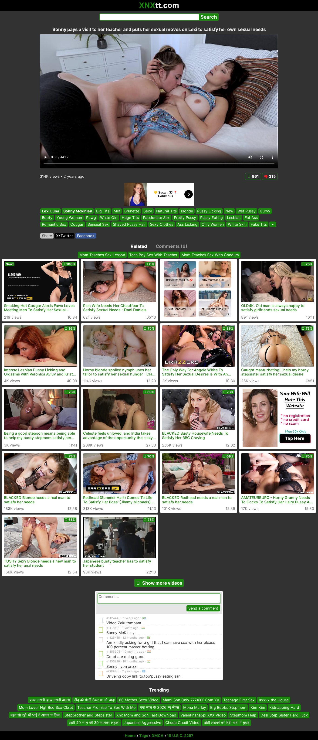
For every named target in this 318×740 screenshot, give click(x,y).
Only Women (213, 224)
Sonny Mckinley (77, 211)
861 (255, 176)
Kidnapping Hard (284, 707)
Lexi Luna (50, 211)
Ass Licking (187, 224)
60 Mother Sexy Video (139, 700)
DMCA (157, 735)
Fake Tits (259, 224)
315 (272, 176)
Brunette (131, 211)
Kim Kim (257, 707)
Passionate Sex (156, 217)
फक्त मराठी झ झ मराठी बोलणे (50, 700)
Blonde (187, 211)
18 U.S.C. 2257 (180, 735)
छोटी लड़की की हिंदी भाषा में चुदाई (226, 722)
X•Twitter (64, 235)
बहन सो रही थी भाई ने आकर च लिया (35, 715)
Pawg (91, 217)
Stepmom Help (243, 715)
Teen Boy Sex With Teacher (153, 254)
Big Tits (102, 211)
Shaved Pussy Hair (129, 224)
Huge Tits (130, 217)
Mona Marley (194, 707)
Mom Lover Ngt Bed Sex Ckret (46, 707)
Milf (117, 211)
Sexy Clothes (161, 224)
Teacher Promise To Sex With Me (106, 707)
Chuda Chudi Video (182, 722)
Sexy (147, 211)
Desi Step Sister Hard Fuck (284, 715)
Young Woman (69, 217)
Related (139, 246)
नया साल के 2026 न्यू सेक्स (159, 707)
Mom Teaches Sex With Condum (210, 254)
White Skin (237, 224)
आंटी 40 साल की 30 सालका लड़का (94, 722)
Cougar (76, 224)
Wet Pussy (246, 211)
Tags (143, 735)
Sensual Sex (98, 224)
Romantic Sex (54, 224)
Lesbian (233, 217)
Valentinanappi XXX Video (203, 715)
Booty (47, 217)
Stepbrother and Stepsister (88, 715)
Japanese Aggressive (142, 722)
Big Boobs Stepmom (228, 707)
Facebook (86, 235)
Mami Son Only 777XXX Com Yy (191, 700)
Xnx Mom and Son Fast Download (146, 715)
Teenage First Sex (239, 700)
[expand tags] (272, 224)
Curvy (265, 211)
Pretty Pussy (185, 217)
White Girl (109, 217)
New (229, 211)
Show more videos (162, 583)
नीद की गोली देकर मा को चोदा (94, 700)
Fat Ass (251, 217)
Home (130, 735)
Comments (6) (171, 246)
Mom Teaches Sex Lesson (102, 254)
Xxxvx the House (274, 700)
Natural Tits (166, 211)
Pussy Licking (209, 211)
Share (47, 235)
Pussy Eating (211, 217)
